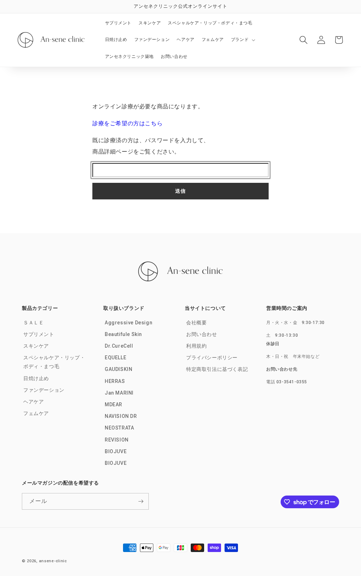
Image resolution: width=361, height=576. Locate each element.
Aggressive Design (128, 322)
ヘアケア (33, 401)
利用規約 (196, 346)
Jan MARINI (119, 393)
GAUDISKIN (118, 369)
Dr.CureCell (119, 346)
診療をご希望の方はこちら (127, 123)
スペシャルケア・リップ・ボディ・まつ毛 (54, 362)
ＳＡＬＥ (33, 322)
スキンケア (36, 346)
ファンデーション (44, 390)
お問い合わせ (201, 334)
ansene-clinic (53, 561)
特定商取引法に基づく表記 (217, 369)
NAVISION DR (121, 416)
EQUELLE (115, 357)
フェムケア (36, 413)
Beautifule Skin (123, 334)
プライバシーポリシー (212, 357)
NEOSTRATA (119, 428)
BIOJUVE (116, 451)
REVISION (117, 440)
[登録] (140, 501)
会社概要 (196, 322)
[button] (242, 39)
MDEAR (113, 404)
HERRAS (115, 381)
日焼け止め (36, 378)
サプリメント (38, 334)
